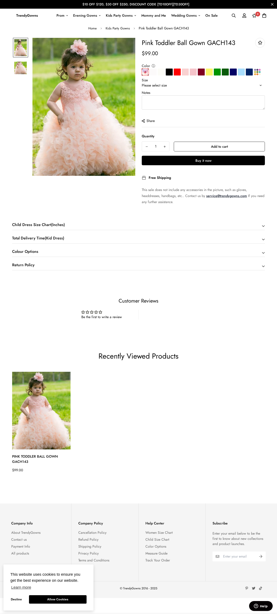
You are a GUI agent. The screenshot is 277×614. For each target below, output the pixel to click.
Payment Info (20, 546)
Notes (146, 92)
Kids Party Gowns (119, 15)
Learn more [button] (21, 587)
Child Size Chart (157, 539)
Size (145, 80)
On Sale (211, 15)
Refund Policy (88, 539)
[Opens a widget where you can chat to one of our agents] (261, 606)
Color (146, 65)
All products (20, 553)
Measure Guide (156, 553)
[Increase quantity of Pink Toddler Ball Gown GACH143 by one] (164, 147)
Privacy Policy (88, 553)
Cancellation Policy (92, 532)
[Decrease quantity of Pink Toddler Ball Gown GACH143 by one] (146, 147)
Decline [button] (16, 599)
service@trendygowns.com (226, 195)
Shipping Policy (89, 546)
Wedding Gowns (184, 15)
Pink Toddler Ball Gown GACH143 (35, 459)
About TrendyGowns (25, 532)
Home (92, 28)
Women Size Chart (159, 532)
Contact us (19, 539)
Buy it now (203, 160)
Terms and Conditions (93, 560)
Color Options (155, 546)
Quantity (148, 136)
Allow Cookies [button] (57, 599)
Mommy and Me (153, 15)
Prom (60, 15)
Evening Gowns (85, 15)
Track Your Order (157, 560)
